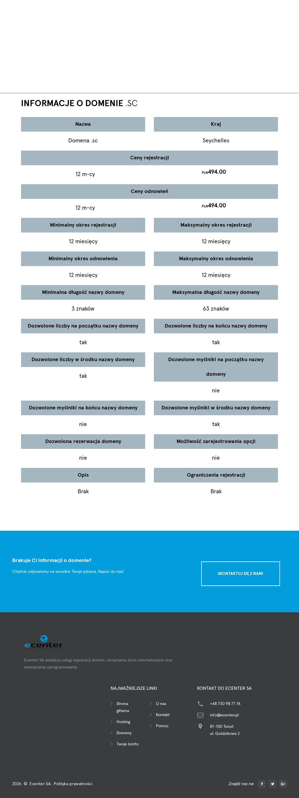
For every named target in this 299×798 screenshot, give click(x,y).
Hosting (123, 722)
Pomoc (162, 726)
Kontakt (163, 715)
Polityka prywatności (73, 784)
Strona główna (123, 707)
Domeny (124, 733)
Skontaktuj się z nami (240, 574)
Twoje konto (128, 744)
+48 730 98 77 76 (225, 704)
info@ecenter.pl (224, 715)
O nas (161, 704)
